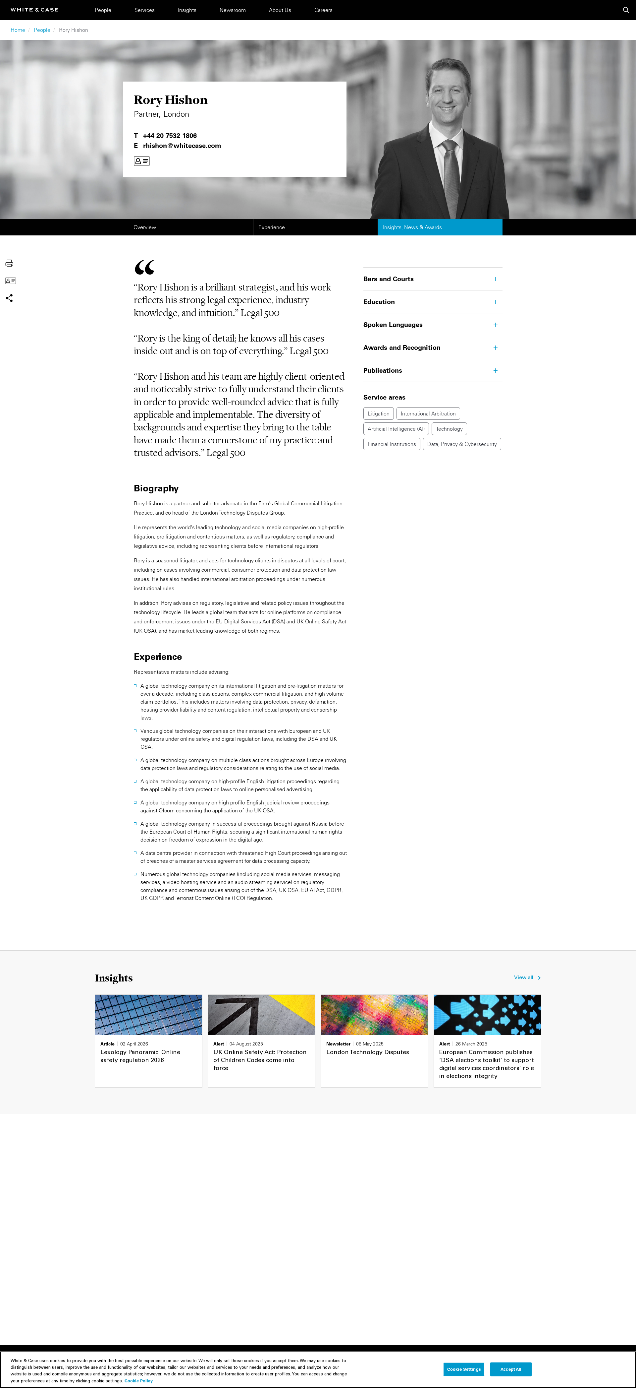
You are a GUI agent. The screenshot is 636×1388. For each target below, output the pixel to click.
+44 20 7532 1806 (170, 136)
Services (144, 10)
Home (18, 30)
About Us (280, 10)
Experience (271, 227)
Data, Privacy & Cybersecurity (462, 444)
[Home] (34, 10)
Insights (187, 10)
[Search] (626, 10)
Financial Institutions (392, 444)
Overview (144, 227)
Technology (449, 428)
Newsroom (233, 10)
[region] (318, 1370)
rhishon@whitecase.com (182, 146)
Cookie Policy (139, 1380)
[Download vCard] (142, 161)
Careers (323, 10)
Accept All (511, 1369)
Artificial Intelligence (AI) (396, 428)
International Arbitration (428, 413)
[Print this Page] (9, 263)
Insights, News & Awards (412, 227)
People (103, 10)
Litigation (379, 413)
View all (523, 977)
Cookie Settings (464, 1369)
